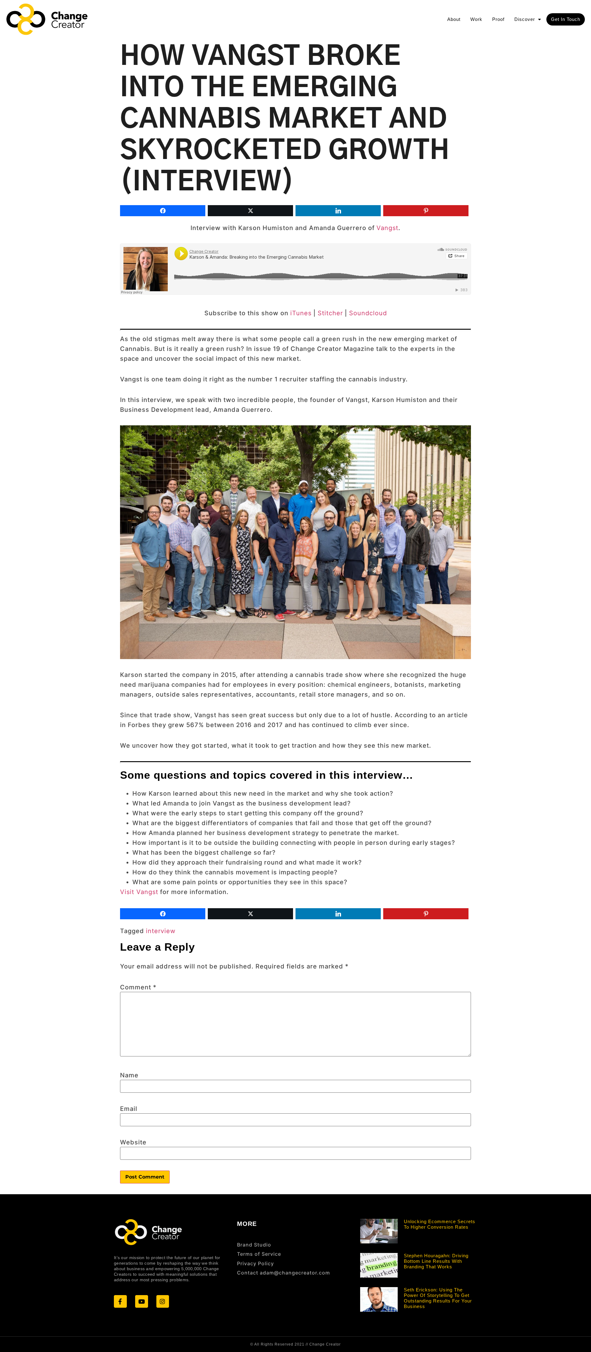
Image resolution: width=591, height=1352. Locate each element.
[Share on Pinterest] (425, 210)
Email (128, 1109)
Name (129, 1075)
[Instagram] (162, 1301)
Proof (498, 19)
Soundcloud (368, 313)
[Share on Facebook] (162, 210)
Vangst (387, 228)
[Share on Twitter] (250, 210)
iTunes (301, 313)
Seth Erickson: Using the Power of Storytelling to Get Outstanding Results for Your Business (438, 1298)
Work (476, 19)
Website (133, 1142)
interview (160, 931)
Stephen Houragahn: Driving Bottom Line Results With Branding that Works (436, 1261)
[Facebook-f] (120, 1301)
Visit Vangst (139, 892)
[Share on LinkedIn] (338, 210)
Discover (524, 19)
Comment (138, 987)
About (453, 19)
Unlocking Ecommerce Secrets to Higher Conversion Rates (439, 1224)
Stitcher (330, 313)
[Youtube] (141, 1301)
